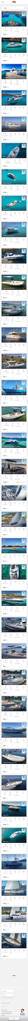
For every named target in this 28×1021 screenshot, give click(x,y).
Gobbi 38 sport (7, 262)
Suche (5, 8)
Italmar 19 (5, 631)
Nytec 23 (5, 552)
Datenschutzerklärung (6, 1013)
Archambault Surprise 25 (9, 525)
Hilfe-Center (4, 1010)
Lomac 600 (6, 315)
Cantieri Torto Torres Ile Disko (11, 394)
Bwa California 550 (8, 683)
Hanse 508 (6, 947)
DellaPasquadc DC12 (8, 235)
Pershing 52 (6, 604)
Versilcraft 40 (6, 736)
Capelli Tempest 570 (8, 288)
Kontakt (3, 1015)
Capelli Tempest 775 (8, 789)
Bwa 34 (5, 156)
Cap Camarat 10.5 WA (9, 473)
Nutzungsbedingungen (7, 1011)
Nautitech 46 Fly (7, 920)
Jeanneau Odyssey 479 (9, 894)
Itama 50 (5, 51)
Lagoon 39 (6, 868)
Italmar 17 (5, 657)
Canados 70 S (6, 104)
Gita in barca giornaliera (9, 77)
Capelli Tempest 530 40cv (10, 762)
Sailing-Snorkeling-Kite (9, 499)
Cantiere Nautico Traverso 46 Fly (11, 446)
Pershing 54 (6, 130)
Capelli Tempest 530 (8, 420)
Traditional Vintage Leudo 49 (10, 25)
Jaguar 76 (5, 815)
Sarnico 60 (6, 841)
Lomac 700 (6, 367)
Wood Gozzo (6, 209)
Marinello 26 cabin (8, 578)
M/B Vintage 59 (7, 183)
